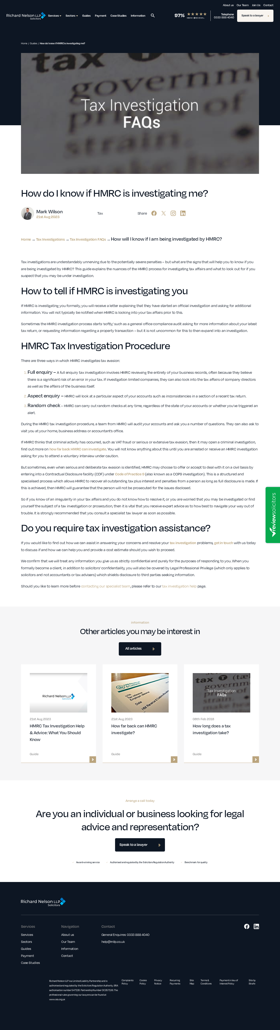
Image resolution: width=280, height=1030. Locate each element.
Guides (86, 15)
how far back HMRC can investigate (77, 449)
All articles (133, 648)
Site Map (192, 982)
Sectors (26, 941)
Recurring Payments (175, 982)
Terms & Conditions (206, 982)
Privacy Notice (158, 982)
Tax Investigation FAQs (88, 239)
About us (228, 5)
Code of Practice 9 (129, 474)
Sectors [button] (70, 15)
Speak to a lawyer (252, 15)
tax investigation (183, 542)
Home (24, 43)
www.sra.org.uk (57, 999)
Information (138, 15)
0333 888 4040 (224, 17)
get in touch (223, 542)
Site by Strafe (252, 982)
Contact (268, 5)
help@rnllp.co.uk (113, 941)
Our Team (242, 5)
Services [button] (53, 15)
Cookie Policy (143, 982)
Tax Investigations (50, 239)
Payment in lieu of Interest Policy (229, 982)
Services (27, 934)
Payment (100, 15)
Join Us (256, 5)
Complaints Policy (127, 982)
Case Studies (118, 15)
